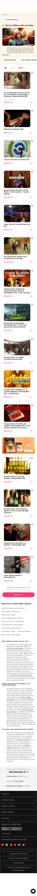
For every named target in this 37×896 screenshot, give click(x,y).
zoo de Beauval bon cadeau (11, 628)
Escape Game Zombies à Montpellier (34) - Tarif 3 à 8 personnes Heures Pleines (15, 325)
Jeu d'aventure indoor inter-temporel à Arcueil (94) (15, 257)
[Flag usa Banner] (23, 844)
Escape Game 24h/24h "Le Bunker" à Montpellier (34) (15, 544)
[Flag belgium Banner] (10, 844)
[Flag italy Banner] (6, 844)
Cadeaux (5, 14)
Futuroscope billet (24, 631)
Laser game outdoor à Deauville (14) (13, 576)
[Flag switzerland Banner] (14, 844)
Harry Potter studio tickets (11, 634)
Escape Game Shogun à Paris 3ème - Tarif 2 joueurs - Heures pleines (16, 192)
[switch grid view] (5, 68)
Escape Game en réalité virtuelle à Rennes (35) (14, 358)
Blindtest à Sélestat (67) (13, 129)
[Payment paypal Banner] (4, 829)
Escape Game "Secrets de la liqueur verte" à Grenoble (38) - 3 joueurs (16, 511)
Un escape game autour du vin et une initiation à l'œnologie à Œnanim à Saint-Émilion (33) (17, 94)
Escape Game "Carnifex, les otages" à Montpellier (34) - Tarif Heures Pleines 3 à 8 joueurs (17, 426)
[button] (33, 891)
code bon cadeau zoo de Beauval (13, 608)
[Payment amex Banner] (15, 829)
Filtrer (21, 68)
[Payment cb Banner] (10, 829)
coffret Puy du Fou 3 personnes (12, 621)
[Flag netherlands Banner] (18, 844)
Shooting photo (10, 60)
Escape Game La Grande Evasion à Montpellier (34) (14, 477)
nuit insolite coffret (8, 631)
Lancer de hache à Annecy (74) (16, 159)
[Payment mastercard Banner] (20, 829)
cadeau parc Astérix (8, 614)
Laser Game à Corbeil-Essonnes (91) (17, 225)
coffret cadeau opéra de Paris (11, 618)
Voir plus (17, 595)
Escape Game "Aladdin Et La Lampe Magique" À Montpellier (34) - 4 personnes (17, 391)
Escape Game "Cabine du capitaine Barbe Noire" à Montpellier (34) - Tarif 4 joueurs (17, 291)
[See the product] (31, 102)
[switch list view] (12, 68)
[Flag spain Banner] (2, 844)
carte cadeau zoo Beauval (10, 611)
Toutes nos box (12, 19)
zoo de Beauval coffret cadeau (12, 624)
